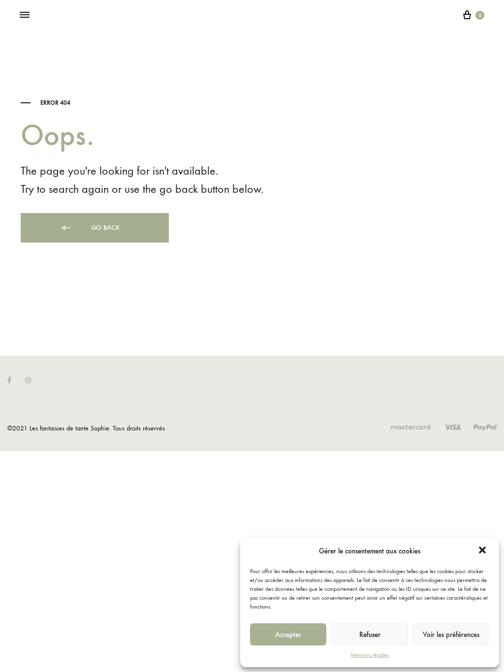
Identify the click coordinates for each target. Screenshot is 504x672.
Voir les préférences (451, 634)
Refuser (369, 634)
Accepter (288, 634)
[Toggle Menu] (25, 15)
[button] (483, 551)
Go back (104, 227)
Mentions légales (369, 654)
